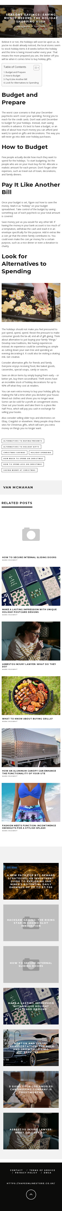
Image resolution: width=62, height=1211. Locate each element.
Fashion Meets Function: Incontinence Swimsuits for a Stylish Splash (29, 826)
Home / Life (39, 26)
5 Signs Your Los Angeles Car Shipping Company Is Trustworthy (31, 1089)
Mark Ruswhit (10, 560)
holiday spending (41, 452)
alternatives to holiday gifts (21, 447)
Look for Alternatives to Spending (22, 82)
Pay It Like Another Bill (16, 79)
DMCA (48, 1173)
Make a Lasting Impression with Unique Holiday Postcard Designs (29, 610)
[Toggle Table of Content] (35, 68)
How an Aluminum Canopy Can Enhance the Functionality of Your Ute (29, 772)
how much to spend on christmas (23, 458)
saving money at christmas (19, 470)
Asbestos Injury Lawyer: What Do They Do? (31, 1131)
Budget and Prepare (16, 72)
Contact (16, 1170)
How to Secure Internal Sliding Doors (29, 557)
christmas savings (14, 452)
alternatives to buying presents (22, 441)
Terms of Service (42, 1170)
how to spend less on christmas (22, 464)
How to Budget (13, 75)
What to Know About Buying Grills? (27, 718)
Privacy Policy (26, 1173)
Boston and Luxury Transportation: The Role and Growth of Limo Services (31, 1048)
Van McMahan (23, 26)
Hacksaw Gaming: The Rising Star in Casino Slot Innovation (31, 922)
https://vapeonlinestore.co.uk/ (31, 1183)
